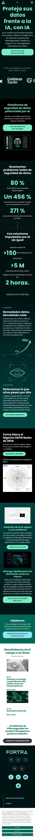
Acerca (8, 803)
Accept (17, 827)
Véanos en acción (17, 547)
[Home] (3, 2)
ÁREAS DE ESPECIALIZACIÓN (15, 798)
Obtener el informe (14, 454)
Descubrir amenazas (15, 415)
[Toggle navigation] (32, 2)
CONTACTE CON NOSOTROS (17, 741)
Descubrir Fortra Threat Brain (17, 294)
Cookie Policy (9, 813)
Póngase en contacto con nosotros (17, 635)
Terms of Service (22, 813)
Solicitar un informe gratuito (17, 599)
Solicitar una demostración (17, 52)
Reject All (17, 831)
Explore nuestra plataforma (17, 127)
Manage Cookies (17, 834)
